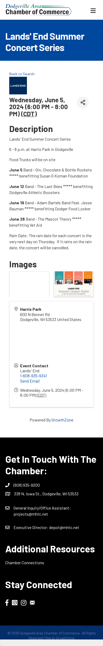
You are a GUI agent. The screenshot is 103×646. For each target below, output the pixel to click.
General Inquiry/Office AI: (42, 507)
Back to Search (22, 74)
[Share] (83, 102)
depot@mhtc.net (64, 527)
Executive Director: (31, 527)
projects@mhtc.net (30, 513)
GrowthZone (62, 419)
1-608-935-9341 (33, 375)
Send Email (30, 380)
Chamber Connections (24, 562)
